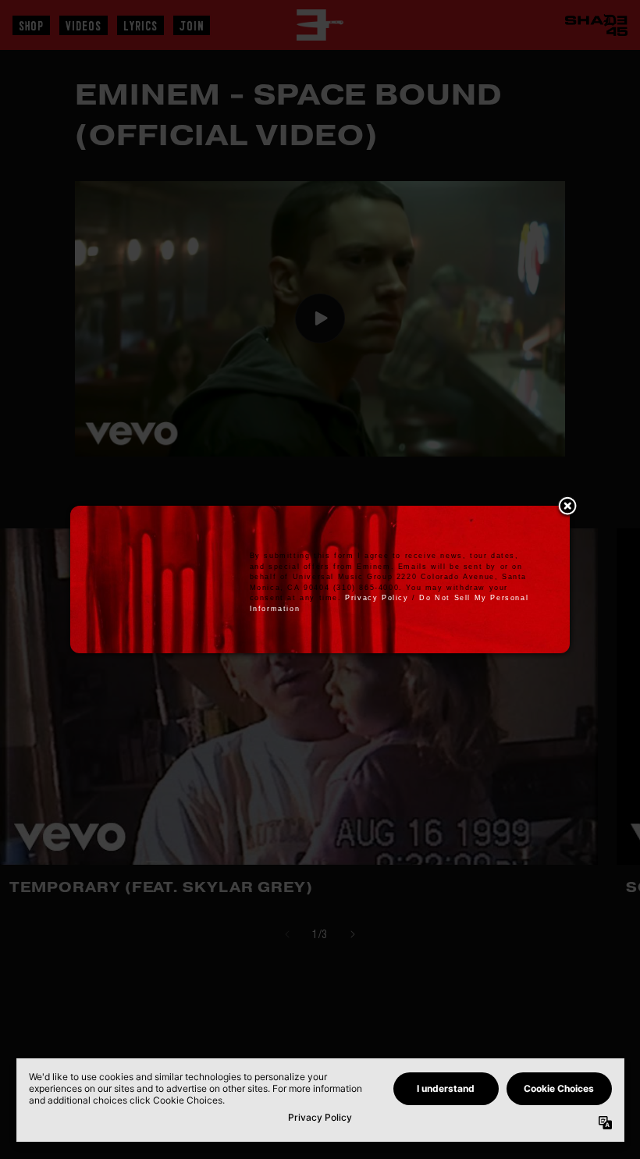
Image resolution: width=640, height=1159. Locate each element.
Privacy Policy (376, 598)
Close (567, 507)
